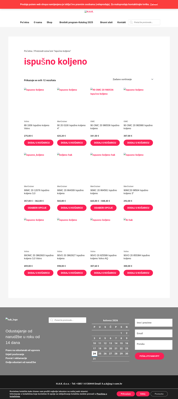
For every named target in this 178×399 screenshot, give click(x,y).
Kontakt (121, 22)
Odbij (142, 394)
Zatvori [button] (154, 4)
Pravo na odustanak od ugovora (23, 350)
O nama (38, 22)
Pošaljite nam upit (149, 356)
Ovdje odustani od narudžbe (21, 362)
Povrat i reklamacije (16, 358)
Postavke (159, 394)
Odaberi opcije (37, 207)
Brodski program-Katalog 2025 (76, 22)
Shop (49, 22)
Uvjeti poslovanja (15, 354)
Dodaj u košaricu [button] (39, 142)
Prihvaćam (126, 394)
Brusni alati (106, 22)
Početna (24, 22)
